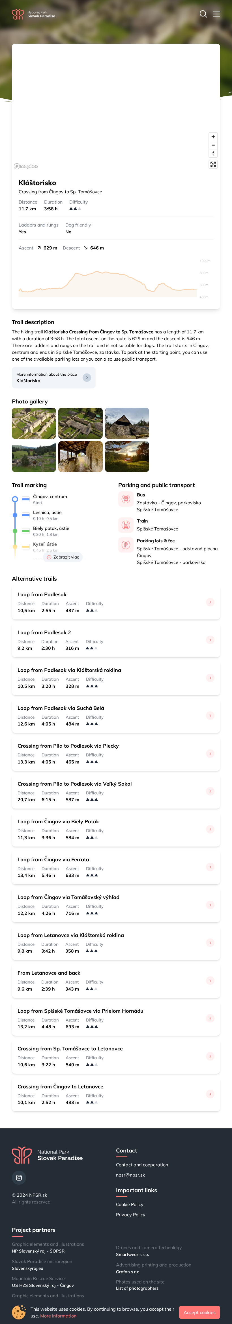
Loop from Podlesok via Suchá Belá (61, 708)
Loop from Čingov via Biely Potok (58, 821)
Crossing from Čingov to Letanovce (60, 1086)
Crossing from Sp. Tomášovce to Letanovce (70, 1048)
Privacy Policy (130, 1214)
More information (58, 1316)
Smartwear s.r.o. (132, 1254)
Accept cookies (200, 1312)
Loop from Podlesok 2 (44, 632)
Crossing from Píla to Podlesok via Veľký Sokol (75, 784)
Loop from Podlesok (42, 594)
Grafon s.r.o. (128, 1271)
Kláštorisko (28, 380)
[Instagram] (19, 1178)
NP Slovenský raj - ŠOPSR (38, 1251)
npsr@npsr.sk (130, 1175)
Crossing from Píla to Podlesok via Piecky (68, 746)
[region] (116, 107)
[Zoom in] (213, 137)
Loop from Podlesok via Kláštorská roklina (69, 670)
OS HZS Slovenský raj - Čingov (43, 1285)
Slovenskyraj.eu (27, 1268)
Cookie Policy (129, 1204)
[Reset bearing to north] (213, 153)
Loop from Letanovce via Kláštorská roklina (71, 935)
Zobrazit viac (66, 557)
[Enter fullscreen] (213, 164)
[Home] (33, 14)
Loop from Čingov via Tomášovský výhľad (68, 897)
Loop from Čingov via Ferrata (53, 859)
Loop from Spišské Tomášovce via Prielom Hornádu (80, 1011)
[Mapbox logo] (26, 166)
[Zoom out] (213, 145)
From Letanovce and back (49, 973)
